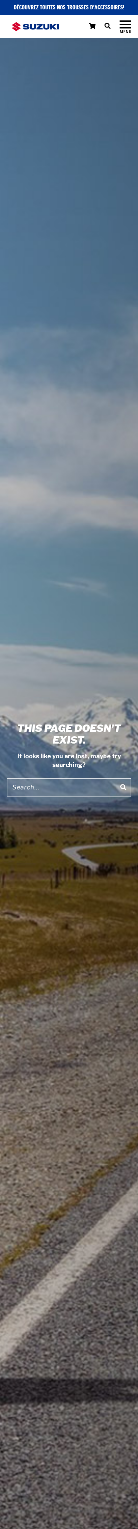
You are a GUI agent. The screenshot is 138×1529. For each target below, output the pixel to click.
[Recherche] (112, 26)
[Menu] (125, 26)
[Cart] (92, 26)
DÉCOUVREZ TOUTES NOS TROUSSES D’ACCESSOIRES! (69, 8)
